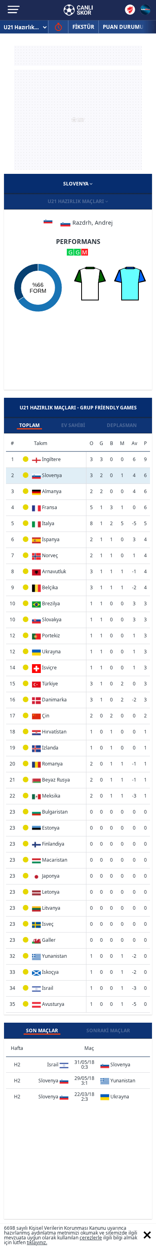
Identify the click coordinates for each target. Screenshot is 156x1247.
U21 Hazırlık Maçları (76, 201)
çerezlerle (91, 1237)
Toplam (29, 425)
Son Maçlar (42, 1030)
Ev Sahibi (73, 425)
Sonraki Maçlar (108, 1030)
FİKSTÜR (83, 26)
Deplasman (122, 425)
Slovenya (76, 183)
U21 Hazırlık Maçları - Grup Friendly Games (78, 407)
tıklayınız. (37, 1242)
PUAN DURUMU (123, 26)
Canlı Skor (78, 10)
